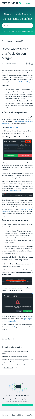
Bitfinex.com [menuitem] (5, 415)
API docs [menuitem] (20, 415)
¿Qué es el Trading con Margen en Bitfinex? (15, 357)
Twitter (29, 63)
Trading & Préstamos (14, 31)
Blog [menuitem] (13, 415)
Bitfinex (4, 31)
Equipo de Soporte (17, 405)
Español (29, 3)
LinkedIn (32, 63)
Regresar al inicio (7, 339)
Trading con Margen (27, 31)
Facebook (26, 63)
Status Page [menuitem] (29, 415)
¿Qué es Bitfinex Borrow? (9, 368)
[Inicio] (11, 4)
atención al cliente (9, 327)
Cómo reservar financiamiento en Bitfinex (14, 365)
